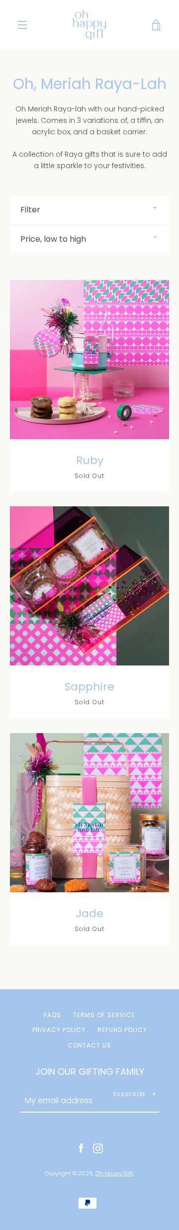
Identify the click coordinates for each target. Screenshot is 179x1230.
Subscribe (129, 1094)
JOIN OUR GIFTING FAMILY (89, 1071)
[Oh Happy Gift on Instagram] (98, 1148)
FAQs (52, 1015)
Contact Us (89, 1045)
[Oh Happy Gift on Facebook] (81, 1148)
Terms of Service (104, 1015)
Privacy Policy (59, 1030)
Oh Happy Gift (114, 1173)
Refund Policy (122, 1030)
